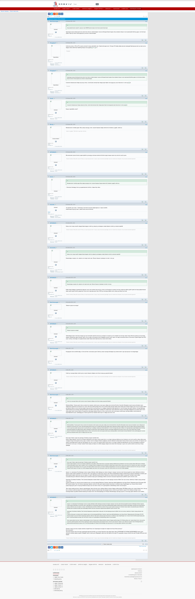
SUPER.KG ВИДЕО (86, 8)
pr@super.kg (57, 588)
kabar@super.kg (57, 579)
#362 (146, 43)
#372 (146, 302)
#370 (146, 247)
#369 (146, 223)
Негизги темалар (4, 11)
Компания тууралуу (136, 569)
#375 (146, 370)
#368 (146, 204)
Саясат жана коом (14, 11)
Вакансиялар (138, 573)
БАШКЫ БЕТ (57, 8)
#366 (146, 152)
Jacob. (52, 98)
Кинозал (107, 8)
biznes (52, 176)
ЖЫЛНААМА (116, 8)
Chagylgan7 (53, 43)
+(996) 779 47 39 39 (58, 577)
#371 (146, 277)
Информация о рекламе (135, 8)
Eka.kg (52, 124)
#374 (146, 348)
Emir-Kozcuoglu (54, 21)
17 (55, 16)
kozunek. (52, 204)
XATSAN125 (53, 152)
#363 (146, 70)
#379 (146, 497)
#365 (146, 124)
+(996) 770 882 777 (58, 585)
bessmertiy (53, 247)
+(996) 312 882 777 (58, 587)
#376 (146, 394)
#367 (146, 176)
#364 (146, 98)
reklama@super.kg (58, 590)
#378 (146, 455)
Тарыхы (140, 571)
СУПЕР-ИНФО (75, 8)
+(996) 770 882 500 (58, 583)
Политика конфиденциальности (133, 576)
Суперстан (125, 8)
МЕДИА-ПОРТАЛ (98, 8)
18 (57, 16)
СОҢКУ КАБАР (66, 8)
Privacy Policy (138, 578)
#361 (146, 21)
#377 (146, 418)
